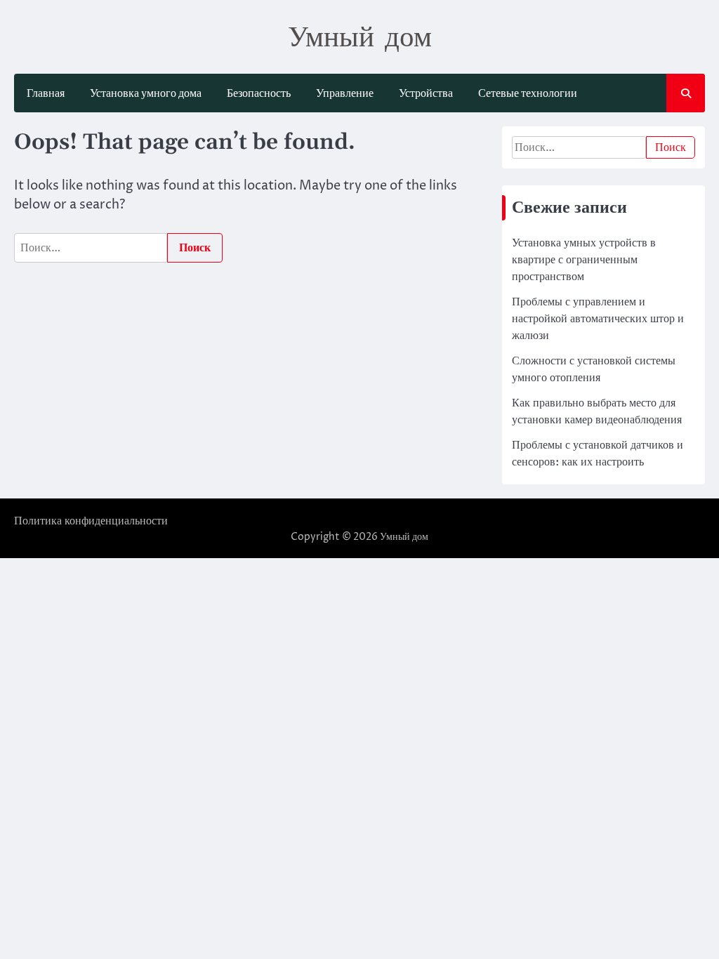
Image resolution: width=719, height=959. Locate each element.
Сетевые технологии (527, 93)
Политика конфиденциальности (91, 521)
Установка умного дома (146, 93)
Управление (345, 93)
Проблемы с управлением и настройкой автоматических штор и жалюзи (598, 318)
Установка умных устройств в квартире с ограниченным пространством (584, 259)
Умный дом (360, 35)
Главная (46, 93)
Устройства (426, 93)
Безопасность (259, 93)
